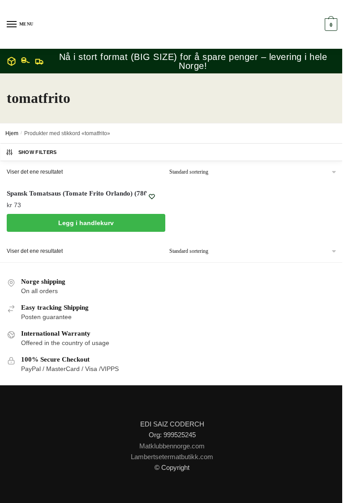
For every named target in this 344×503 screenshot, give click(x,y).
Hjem (11, 133)
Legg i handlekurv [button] (86, 222)
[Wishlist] (152, 196)
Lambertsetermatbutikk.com (172, 456)
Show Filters (37, 152)
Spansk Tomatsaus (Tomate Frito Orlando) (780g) (80, 193)
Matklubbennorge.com (172, 446)
